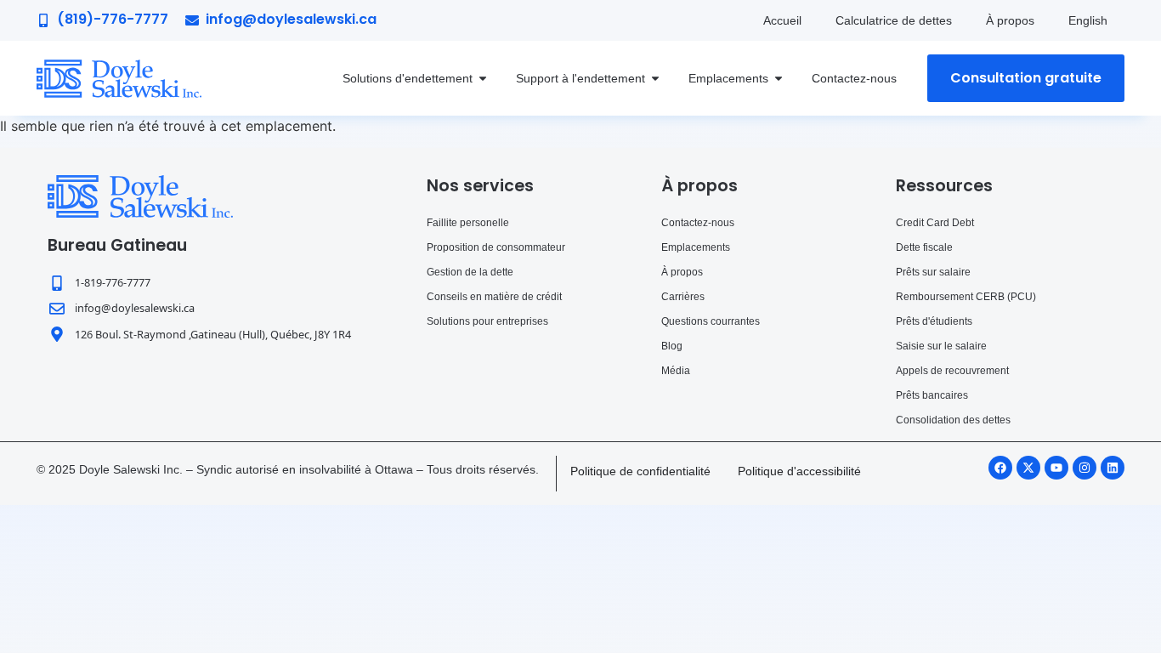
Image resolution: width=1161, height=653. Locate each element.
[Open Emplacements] (778, 78)
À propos (1010, 20)
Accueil (782, 20)
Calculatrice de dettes (893, 20)
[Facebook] (1000, 468)
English (1087, 20)
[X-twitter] (1028, 468)
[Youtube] (1056, 468)
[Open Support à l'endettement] (655, 78)
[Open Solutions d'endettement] (483, 78)
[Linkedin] (1112, 468)
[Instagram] (1084, 468)
